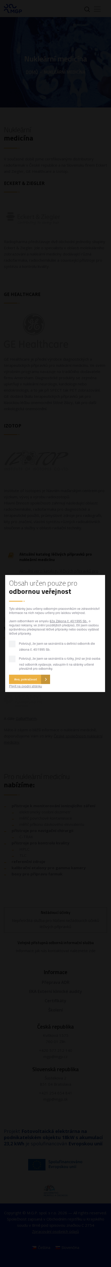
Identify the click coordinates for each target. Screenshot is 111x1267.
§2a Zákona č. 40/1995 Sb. (68, 621)
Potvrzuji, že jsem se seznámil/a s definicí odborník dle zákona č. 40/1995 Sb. (56, 646)
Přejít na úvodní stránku (25, 686)
